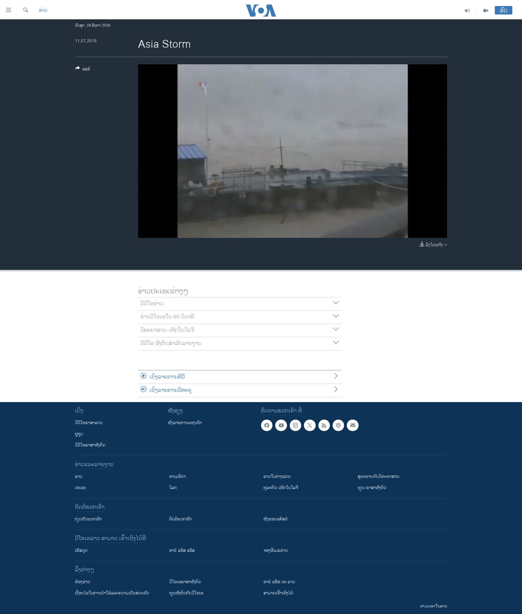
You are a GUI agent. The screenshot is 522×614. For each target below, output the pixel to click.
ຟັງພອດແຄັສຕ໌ (275, 519)
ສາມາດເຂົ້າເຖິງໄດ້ (278, 593)
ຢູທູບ (79, 434)
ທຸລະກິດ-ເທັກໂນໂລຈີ (280, 487)
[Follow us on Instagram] (295, 425)
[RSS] (324, 425)
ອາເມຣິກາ (177, 476)
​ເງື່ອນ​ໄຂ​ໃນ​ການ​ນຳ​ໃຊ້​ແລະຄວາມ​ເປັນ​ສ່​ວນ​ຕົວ (112, 593)
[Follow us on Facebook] (266, 425)
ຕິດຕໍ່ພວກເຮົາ (180, 519)
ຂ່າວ (43, 10)
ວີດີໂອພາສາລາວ (89, 423)
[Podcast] (338, 425)
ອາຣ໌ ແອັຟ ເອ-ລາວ (279, 582)
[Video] (486, 10)
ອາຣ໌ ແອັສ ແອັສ (182, 550)
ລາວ (78, 476)
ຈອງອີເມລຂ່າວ (275, 550)
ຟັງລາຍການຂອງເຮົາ (185, 423)
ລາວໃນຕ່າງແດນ (277, 476)
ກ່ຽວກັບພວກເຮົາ (88, 519)
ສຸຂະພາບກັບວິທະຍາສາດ (378, 476)
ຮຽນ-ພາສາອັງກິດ (372, 487)
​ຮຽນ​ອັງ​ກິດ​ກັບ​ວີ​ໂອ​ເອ (186, 593)
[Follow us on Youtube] (281, 425)
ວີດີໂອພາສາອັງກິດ (90, 445)
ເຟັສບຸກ (81, 550)
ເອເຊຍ (80, 487)
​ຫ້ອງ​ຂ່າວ (82, 582)
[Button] (82, 69)
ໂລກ (173, 487)
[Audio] (467, 10)
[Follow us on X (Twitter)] (309, 425)
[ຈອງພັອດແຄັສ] (352, 425)
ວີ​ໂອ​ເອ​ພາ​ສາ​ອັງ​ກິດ (185, 582)
